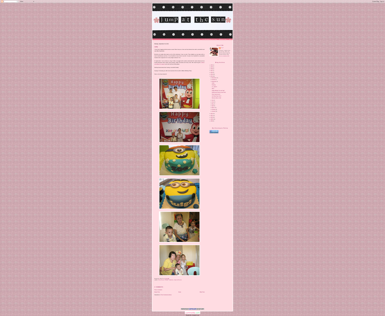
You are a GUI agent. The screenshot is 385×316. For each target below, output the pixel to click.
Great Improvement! (216, 94)
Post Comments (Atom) (166, 294)
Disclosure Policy (223, 39)
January (213, 111)
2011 (212, 115)
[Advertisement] (226, 150)
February (214, 109)
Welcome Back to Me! (216, 97)
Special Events (178, 279)
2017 (212, 70)
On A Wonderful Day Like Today (209, 39)
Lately (156, 47)
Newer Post (157, 292)
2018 (212, 68)
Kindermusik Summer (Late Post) (219, 92)
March (213, 107)
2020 (212, 66)
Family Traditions (169, 279)
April (213, 105)
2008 (212, 121)
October (213, 79)
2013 (212, 76)
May (213, 103)
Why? (213, 88)
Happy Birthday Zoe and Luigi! (218, 90)
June (213, 102)
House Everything (196, 39)
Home (230, 39)
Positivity (214, 84)
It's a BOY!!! (214, 86)
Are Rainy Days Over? (216, 96)
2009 (212, 119)
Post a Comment (158, 289)
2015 (212, 72)
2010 (212, 117)
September (214, 81)
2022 (212, 65)
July (213, 100)
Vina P (222, 47)
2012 (212, 113)
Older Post (202, 292)
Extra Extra (161, 279)
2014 (212, 74)
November (214, 77)
